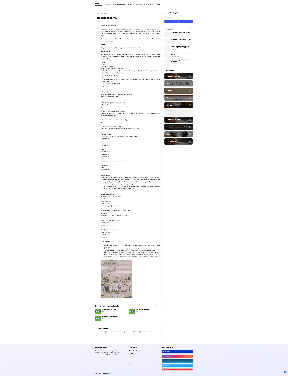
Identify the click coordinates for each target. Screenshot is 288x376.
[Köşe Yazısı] (178, 112)
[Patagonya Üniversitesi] (98, 318)
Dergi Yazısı (131, 4)
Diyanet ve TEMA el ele (109, 309)
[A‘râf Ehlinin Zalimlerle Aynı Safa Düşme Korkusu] (167, 34)
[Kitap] (178, 98)
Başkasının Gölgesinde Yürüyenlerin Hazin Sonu (181, 60)
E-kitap (158, 4)
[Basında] (178, 83)
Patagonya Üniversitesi (109, 317)
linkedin (166, 361)
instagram (167, 356)
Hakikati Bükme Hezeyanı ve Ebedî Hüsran (181, 53)
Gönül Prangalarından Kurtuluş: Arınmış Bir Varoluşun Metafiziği (180, 47)
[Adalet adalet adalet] (132, 311)
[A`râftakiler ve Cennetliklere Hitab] (167, 41)
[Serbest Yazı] (178, 127)
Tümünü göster (158, 306)
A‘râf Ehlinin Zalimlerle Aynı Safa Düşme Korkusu (180, 33)
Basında (169, 83)
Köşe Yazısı (108, 4)
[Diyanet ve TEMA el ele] (98, 311)
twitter (167, 365)
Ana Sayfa (99, 14)
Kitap (145, 4)
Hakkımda (139, 4)
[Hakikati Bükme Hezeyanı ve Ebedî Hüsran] (167, 55)
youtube (165, 369)
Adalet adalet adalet (143, 309)
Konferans (151, 4)
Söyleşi (169, 134)
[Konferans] (178, 105)
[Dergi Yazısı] (178, 91)
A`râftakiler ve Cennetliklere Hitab (181, 39)
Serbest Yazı (170, 127)
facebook (167, 352)
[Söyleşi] (178, 134)
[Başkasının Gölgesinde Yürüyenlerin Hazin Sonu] (167, 62)
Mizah (105, 13)
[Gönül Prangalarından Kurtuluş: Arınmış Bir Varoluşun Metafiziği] (167, 48)
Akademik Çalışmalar (119, 4)
